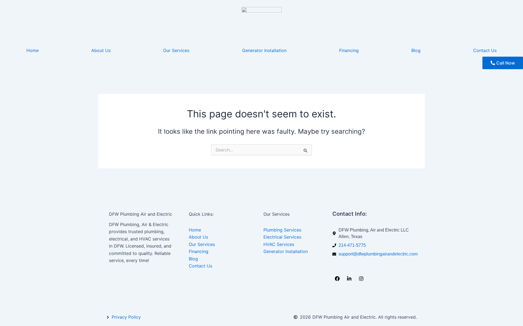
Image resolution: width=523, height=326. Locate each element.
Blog (416, 50)
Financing (349, 50)
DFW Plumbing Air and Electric (140, 214)
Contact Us (485, 50)
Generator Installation (264, 50)
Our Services (176, 50)
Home (32, 50)
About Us (101, 50)
